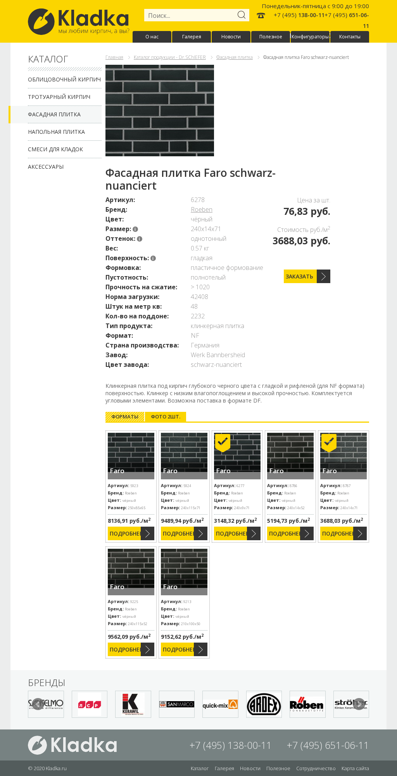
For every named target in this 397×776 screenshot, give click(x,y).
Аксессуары (46, 166)
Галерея (191, 36)
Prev (38, 704)
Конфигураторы (310, 36)
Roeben (201, 209)
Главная (114, 57)
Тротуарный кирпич (59, 96)
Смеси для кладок (55, 149)
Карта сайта (355, 768)
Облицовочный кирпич (64, 79)
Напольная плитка (56, 131)
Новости (231, 36)
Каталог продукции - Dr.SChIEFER (170, 57)
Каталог (200, 768)
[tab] (124, 417)
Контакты (350, 36)
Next (359, 704)
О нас (152, 36)
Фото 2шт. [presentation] (165, 416)
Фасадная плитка (54, 114)
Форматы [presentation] (124, 416)
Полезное (270, 36)
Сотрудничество (316, 768)
